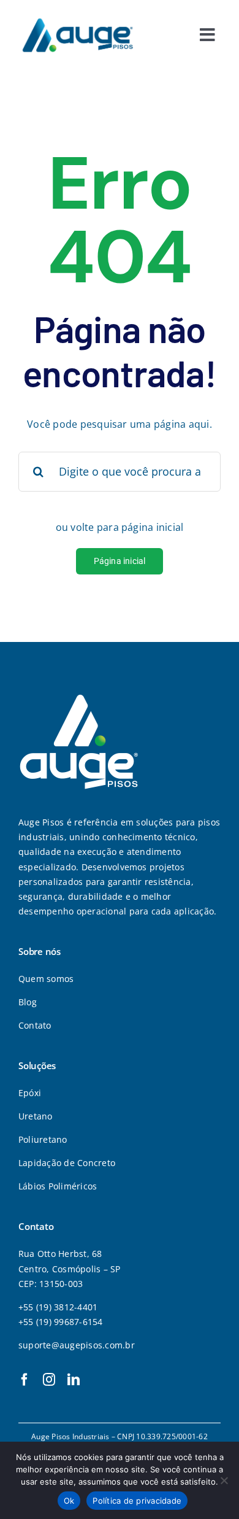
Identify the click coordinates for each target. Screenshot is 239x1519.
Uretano (35, 1116)
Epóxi (29, 1093)
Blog (27, 1002)
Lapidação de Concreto (66, 1163)
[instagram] (49, 1380)
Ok (69, 1500)
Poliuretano (42, 1139)
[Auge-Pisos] (77, 17)
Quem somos (46, 978)
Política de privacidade (137, 1500)
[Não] (224, 1480)
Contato (34, 1025)
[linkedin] (73, 1380)
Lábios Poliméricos (57, 1186)
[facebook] (24, 1380)
